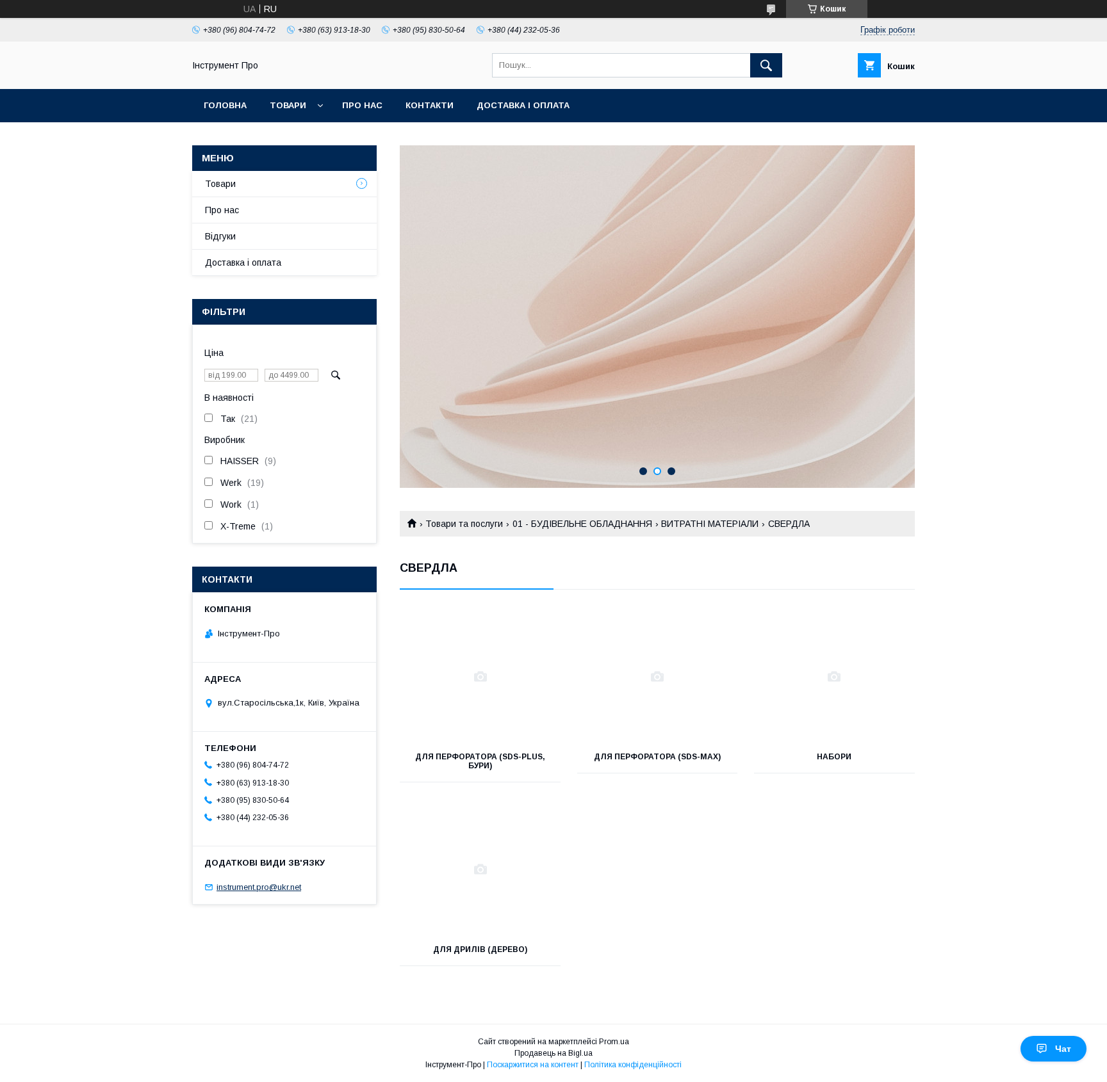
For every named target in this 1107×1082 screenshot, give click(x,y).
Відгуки (220, 236)
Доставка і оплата (523, 105)
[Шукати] (766, 65)
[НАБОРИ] (834, 677)
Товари (288, 105)
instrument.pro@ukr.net (259, 887)
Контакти (430, 105)
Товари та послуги (464, 524)
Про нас (362, 105)
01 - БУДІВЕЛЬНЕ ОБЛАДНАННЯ (582, 524)
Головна (225, 105)
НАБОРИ (834, 756)
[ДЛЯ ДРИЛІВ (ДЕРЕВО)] (480, 869)
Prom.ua (614, 1041)
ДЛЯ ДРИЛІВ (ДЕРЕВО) (480, 949)
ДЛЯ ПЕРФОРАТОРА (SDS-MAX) (657, 756)
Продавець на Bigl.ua (553, 1053)
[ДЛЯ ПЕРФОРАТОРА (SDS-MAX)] (657, 677)
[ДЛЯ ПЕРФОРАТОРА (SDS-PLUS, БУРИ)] (480, 677)
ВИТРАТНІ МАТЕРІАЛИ (709, 524)
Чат (1063, 1049)
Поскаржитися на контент (532, 1064)
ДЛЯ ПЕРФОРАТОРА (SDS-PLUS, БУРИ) (480, 761)
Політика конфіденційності (633, 1064)
